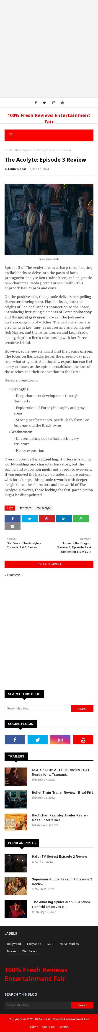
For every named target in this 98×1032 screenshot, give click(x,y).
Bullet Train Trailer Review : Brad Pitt (62, 792)
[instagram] (54, 102)
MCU (50, 944)
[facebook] (35, 102)
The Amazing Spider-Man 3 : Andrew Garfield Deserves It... (61, 904)
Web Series (29, 951)
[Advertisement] (49, 49)
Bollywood (14, 944)
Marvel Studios (69, 944)
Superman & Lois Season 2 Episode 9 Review (62, 881)
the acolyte (22, 150)
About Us (48, 1027)
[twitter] (44, 102)
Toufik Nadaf (17, 169)
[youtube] (62, 102)
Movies (11, 951)
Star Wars (25, 508)
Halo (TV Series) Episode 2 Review (59, 856)
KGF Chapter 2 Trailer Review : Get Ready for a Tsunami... (60, 772)
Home (9, 150)
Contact (64, 1027)
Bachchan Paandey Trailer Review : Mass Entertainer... (61, 817)
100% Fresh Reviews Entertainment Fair (49, 118)
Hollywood (34, 944)
